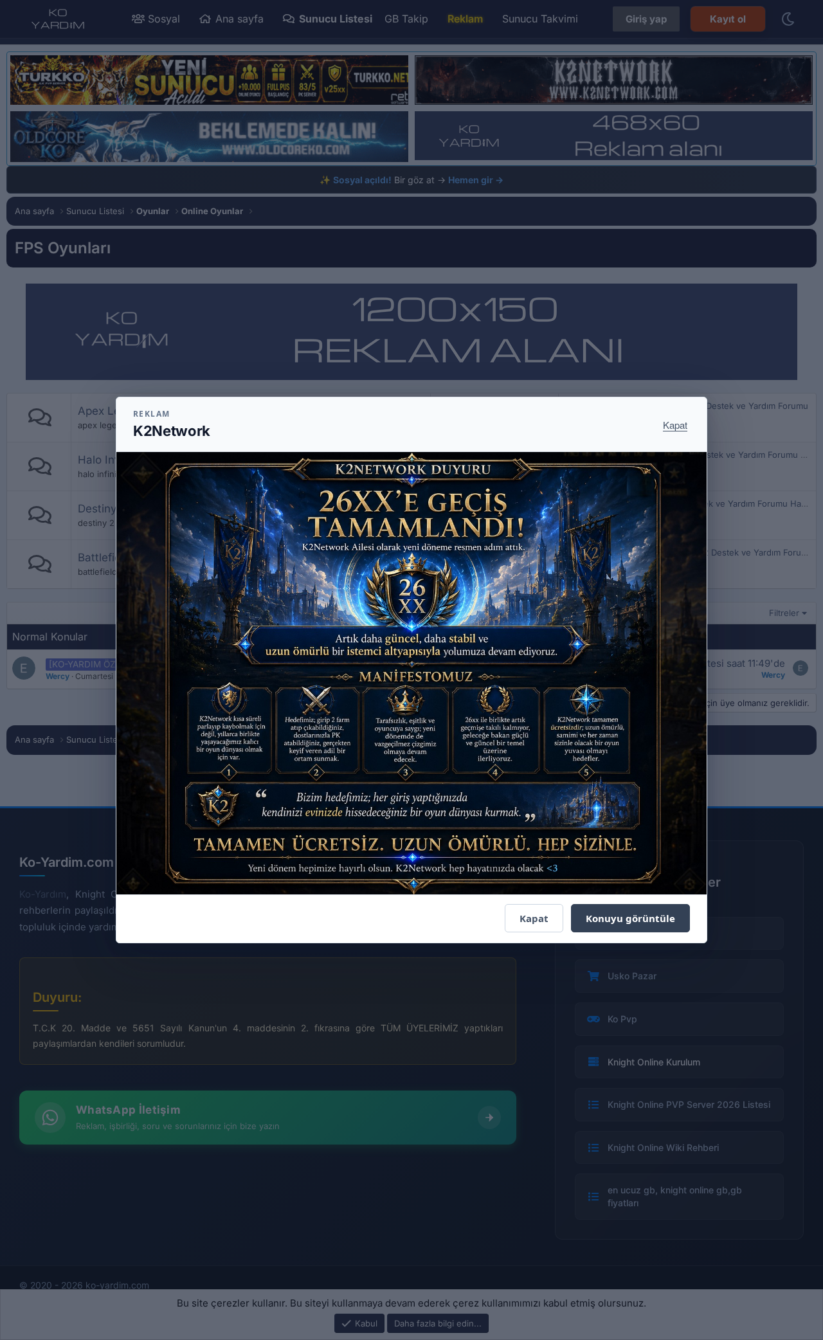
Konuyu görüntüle (630, 918)
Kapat (675, 424)
